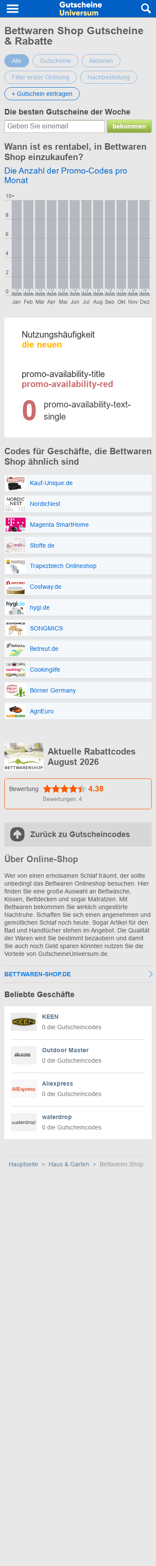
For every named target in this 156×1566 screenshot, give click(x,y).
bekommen (129, 126)
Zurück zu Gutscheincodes (80, 834)
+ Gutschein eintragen (42, 93)
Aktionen (101, 60)
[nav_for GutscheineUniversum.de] (13, 8)
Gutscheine (55, 60)
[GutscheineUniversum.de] (81, 8)
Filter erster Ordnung (40, 77)
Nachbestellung (109, 77)
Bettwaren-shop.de (37, 974)
